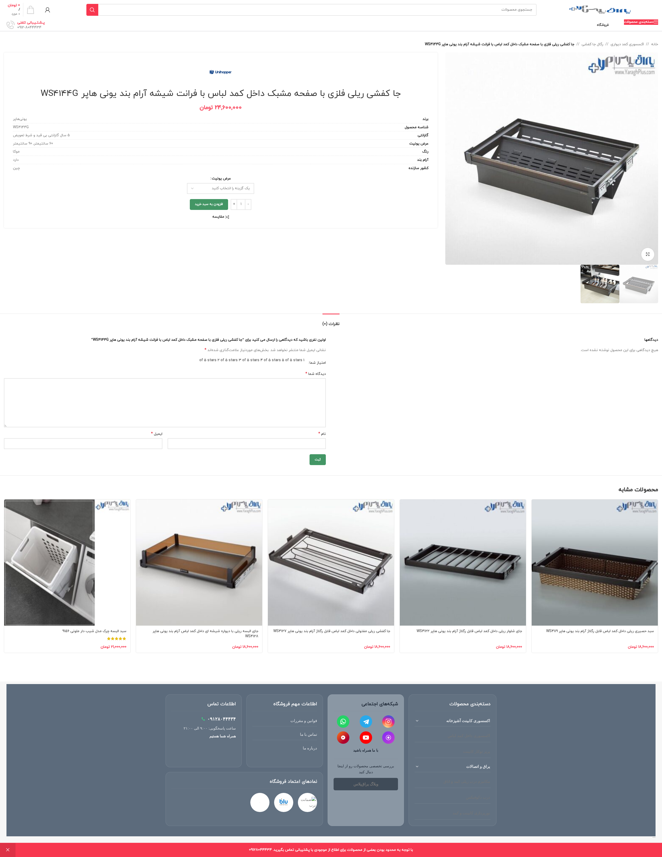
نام (322, 434)
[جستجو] (92, 10)
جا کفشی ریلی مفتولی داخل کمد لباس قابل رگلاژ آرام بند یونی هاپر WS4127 (331, 631)
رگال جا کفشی (592, 44)
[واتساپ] (343, 721)
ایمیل (156, 434)
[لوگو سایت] (600, 9)
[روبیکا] (388, 737)
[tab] (331, 321)
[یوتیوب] (366, 737)
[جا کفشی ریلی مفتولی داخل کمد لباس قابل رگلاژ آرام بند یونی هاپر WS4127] (331, 562)
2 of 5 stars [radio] (227, 360)
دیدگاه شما (315, 374)
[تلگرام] (366, 721)
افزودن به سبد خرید (209, 204)
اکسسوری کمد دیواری (627, 44)
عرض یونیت (221, 178)
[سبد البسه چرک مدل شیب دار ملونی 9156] (67, 562)
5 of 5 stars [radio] (292, 360)
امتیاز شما (318, 363)
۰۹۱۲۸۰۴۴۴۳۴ (221, 719)
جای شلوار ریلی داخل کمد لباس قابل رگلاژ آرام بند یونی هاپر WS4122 (469, 631)
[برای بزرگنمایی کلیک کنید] (647, 254)
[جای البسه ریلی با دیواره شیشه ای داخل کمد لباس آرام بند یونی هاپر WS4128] (199, 562)
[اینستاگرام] (388, 721)
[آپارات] (343, 737)
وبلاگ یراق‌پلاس (365, 784)
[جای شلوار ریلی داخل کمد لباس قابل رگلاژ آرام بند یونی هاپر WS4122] (463, 562)
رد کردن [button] (8, 850)
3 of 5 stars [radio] (249, 360)
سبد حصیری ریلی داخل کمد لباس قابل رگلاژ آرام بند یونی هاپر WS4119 (600, 631)
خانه (654, 44)
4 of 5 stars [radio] (270, 360)
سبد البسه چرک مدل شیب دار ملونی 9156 (94, 631)
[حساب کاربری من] (47, 10)
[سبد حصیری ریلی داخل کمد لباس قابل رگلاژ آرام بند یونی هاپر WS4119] (595, 562)
